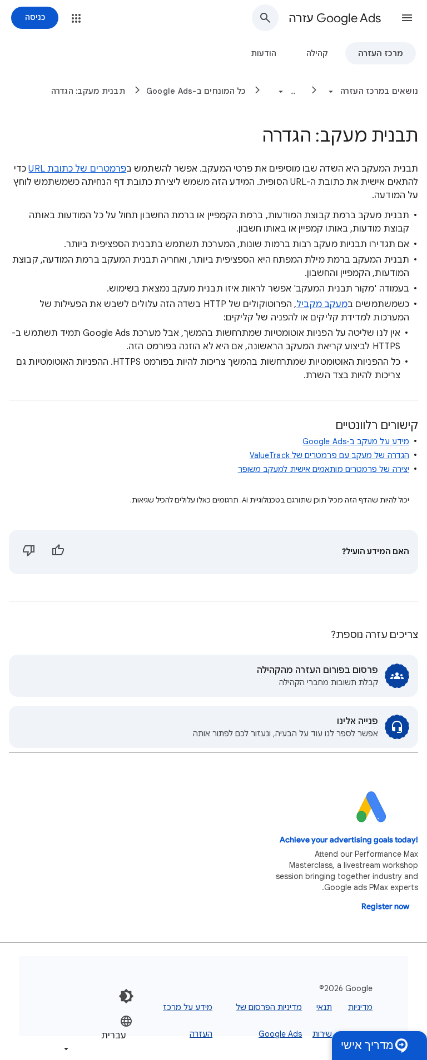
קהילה (317, 53)
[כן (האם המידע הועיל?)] (58, 551)
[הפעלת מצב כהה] (126, 996)
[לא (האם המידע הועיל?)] (29, 551)
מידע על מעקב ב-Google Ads (355, 441)
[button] (407, 17)
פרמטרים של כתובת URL (77, 168)
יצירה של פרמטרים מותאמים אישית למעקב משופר (323, 469)
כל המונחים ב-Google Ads (196, 91)
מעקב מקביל (321, 304)
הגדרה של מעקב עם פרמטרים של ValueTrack (329, 455)
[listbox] (97, 1034)
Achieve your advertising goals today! (349, 840)
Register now (385, 906)
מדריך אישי (367, 1045)
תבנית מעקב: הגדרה (88, 91)
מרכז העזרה (380, 53)
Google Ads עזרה (335, 18)
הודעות (263, 53)
